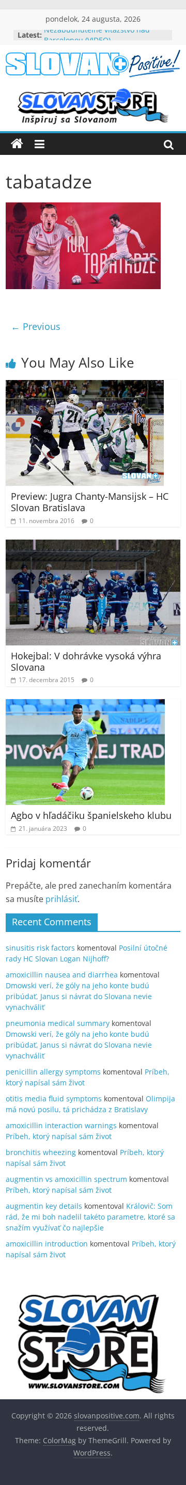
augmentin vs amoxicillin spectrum (66, 1179)
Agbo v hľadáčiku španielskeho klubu (91, 815)
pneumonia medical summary (58, 1023)
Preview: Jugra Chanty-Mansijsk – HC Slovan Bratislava (89, 502)
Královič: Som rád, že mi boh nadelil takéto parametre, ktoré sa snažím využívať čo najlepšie (90, 1217)
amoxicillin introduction (47, 1244)
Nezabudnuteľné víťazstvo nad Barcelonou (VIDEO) (97, 40)
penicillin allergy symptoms (53, 1072)
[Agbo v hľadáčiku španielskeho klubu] (85, 705)
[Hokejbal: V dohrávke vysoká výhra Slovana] (93, 545)
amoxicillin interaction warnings (61, 1125)
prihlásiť (61, 899)
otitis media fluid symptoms (54, 1098)
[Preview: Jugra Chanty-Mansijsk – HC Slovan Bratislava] (85, 386)
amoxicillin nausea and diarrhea (62, 975)
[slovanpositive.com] (17, 144)
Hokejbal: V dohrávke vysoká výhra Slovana (86, 661)
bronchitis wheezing (41, 1152)
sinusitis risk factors (40, 948)
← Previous (35, 326)
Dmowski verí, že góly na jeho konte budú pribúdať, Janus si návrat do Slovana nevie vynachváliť (79, 996)
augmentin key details (44, 1206)
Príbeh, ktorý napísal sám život (59, 1136)
